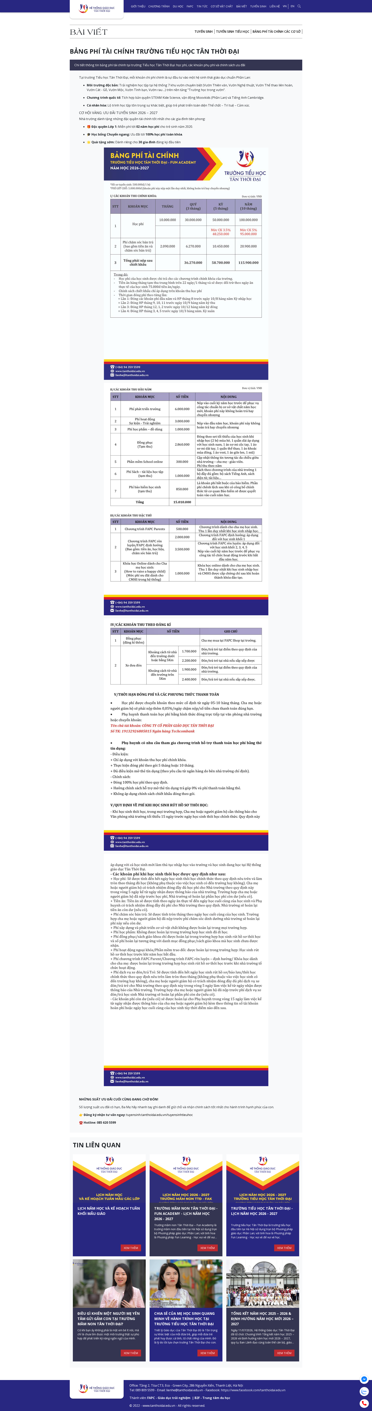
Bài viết (241, 6)
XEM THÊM (131, 1248)
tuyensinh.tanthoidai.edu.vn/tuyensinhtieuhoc (159, 1115)
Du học (178, 6)
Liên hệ (275, 6)
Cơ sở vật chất (222, 6)
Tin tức (202, 6)
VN (285, 6)
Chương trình (159, 6)
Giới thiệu (138, 6)
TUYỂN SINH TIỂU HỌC (232, 31)
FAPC (190, 6)
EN (292, 6)
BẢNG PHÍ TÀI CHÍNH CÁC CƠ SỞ (277, 31)
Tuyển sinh (258, 6)
